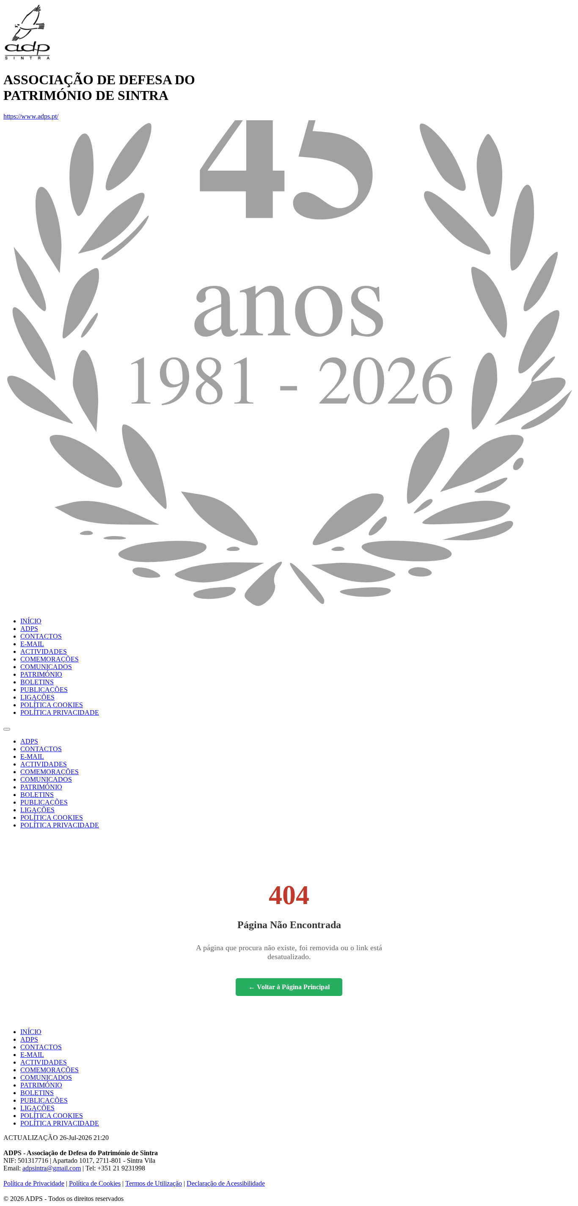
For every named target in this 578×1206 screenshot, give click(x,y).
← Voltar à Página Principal (289, 986)
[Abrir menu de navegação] (6, 729)
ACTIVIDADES (43, 651)
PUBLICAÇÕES (44, 689)
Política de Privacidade (33, 1183)
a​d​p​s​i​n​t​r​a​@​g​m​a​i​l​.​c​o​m (51, 1168)
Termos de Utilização (153, 1183)
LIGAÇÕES (37, 697)
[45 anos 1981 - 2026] (289, 606)
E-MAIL (32, 643)
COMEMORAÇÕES (49, 659)
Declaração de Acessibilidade (226, 1183)
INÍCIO (30, 621)
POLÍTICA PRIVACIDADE (59, 712)
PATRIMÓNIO (41, 674)
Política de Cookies (95, 1183)
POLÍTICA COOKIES (51, 704)
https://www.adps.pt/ (30, 116)
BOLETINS (37, 682)
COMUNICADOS (46, 666)
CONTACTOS (41, 636)
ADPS (29, 628)
